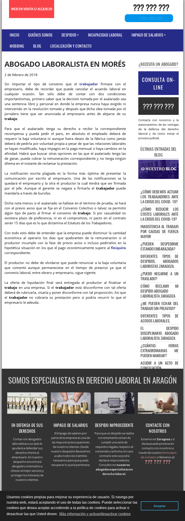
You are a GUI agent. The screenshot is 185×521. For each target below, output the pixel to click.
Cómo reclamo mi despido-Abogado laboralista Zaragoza (159, 291)
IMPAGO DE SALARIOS (147, 35)
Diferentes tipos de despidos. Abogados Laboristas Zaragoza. (159, 261)
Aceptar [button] (160, 506)
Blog (37, 46)
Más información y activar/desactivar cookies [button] (95, 514)
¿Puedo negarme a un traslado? (159, 276)
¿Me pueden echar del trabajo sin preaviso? (159, 306)
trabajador (88, 84)
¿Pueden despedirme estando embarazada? (159, 246)
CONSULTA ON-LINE (158, 83)
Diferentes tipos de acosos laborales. (159, 318)
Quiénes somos (40, 35)
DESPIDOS (69, 35)
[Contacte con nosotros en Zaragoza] (158, 414)
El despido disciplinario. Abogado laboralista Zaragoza (159, 333)
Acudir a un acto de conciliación (159, 365)
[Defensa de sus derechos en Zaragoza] (27, 414)
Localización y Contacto (71, 46)
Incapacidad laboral (105, 35)
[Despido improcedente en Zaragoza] (114, 414)
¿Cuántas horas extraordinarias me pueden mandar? (159, 350)
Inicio (14, 35)
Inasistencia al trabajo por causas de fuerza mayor (159, 231)
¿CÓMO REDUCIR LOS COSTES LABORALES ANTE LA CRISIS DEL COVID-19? (159, 214)
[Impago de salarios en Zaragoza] (71, 414)
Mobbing (17, 46)
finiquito (118, 248)
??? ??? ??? (151, 7)
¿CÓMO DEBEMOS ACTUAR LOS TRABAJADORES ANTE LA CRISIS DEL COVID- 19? (159, 196)
